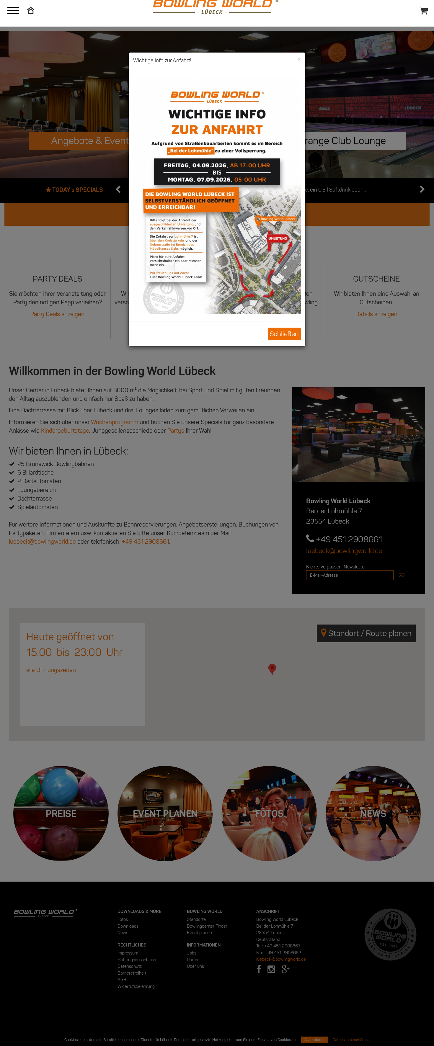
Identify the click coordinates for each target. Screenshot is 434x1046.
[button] (31, 10)
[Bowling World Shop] (425, 6)
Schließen (284, 334)
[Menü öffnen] (13, 11)
